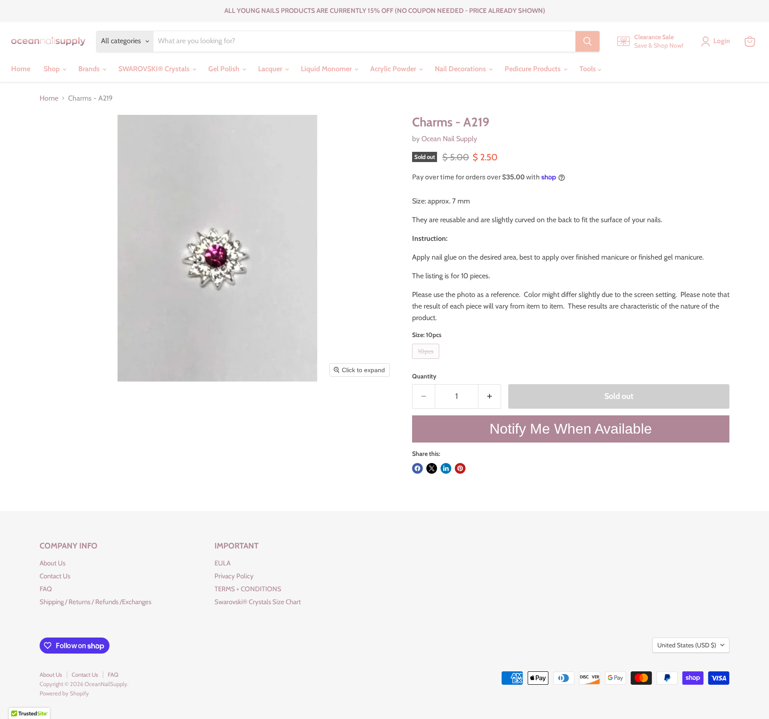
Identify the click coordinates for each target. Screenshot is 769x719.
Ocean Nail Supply (449, 138)
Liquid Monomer (327, 69)
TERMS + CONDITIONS (248, 589)
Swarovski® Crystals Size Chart (258, 602)
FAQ (46, 589)
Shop (52, 69)
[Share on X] (431, 468)
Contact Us (55, 576)
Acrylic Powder (394, 69)
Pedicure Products (534, 69)
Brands (89, 69)
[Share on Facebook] (417, 468)
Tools (588, 69)
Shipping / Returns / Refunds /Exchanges (95, 602)
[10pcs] (426, 361)
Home (20, 69)
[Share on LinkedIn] (446, 468)
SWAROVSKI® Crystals (154, 69)
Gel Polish (224, 69)
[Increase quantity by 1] (489, 396)
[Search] (587, 41)
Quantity (424, 376)
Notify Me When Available (571, 429)
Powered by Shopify (64, 693)
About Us (52, 563)
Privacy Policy (234, 576)
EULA (223, 563)
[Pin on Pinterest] (460, 468)
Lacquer (271, 69)
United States (686, 645)
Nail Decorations (461, 69)
